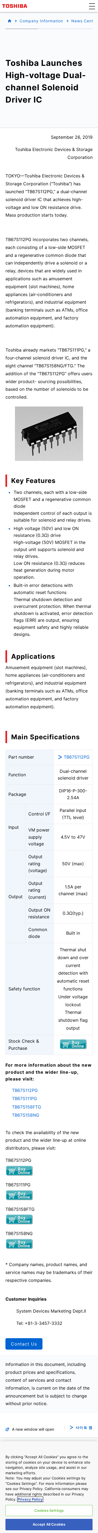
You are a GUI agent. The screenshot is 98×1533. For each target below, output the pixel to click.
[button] (92, 6)
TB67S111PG (24, 1098)
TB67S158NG (25, 1115)
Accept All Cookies (49, 1524)
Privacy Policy (30, 1499)
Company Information (41, 21)
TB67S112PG (77, 757)
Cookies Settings (49, 1510)
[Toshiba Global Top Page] (15, 6)
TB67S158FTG (26, 1107)
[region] (49, 1487)
